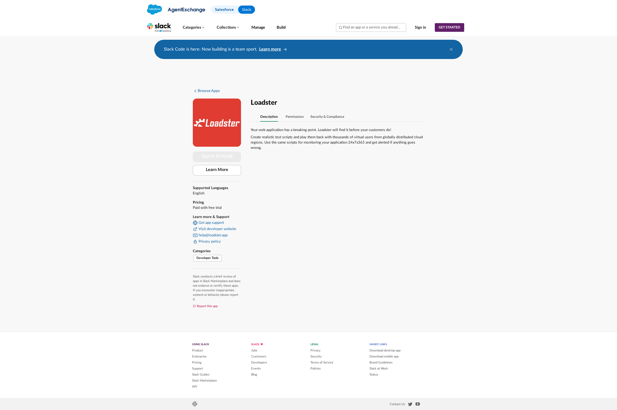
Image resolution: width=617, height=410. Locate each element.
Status (373, 374)
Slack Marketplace (204, 380)
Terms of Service (321, 362)
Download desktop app (385, 350)
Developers (259, 362)
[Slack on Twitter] (410, 405)
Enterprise (199, 356)
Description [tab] (269, 117)
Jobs (254, 350)
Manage (258, 27)
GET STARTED (449, 27)
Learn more (270, 49)
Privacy (315, 350)
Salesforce (224, 9)
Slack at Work (378, 368)
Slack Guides (200, 374)
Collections (226, 27)
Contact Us (397, 404)
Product (197, 350)
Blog (254, 374)
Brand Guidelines (381, 362)
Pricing (196, 362)
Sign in (420, 27)
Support (197, 368)
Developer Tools (207, 258)
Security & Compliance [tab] (327, 117)
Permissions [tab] (295, 117)
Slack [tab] (246, 9)
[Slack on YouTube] (417, 405)
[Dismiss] (451, 49)
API (194, 386)
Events (256, 368)
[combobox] (371, 27)
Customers (258, 356)
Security (316, 356)
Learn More (217, 170)
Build (281, 27)
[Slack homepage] (195, 405)
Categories (192, 27)
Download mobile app (384, 356)
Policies (315, 368)
